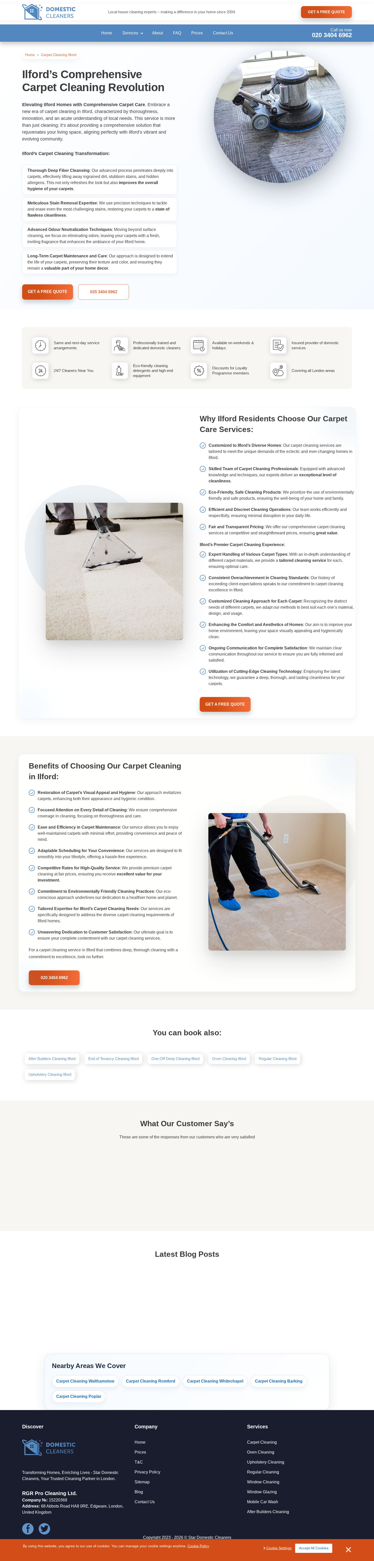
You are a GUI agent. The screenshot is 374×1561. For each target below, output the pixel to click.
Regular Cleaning (263, 1472)
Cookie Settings (279, 1548)
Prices (197, 33)
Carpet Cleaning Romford (150, 1381)
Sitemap (142, 1482)
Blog (139, 1492)
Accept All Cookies (313, 1548)
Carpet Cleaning (262, 1442)
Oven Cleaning (260, 1452)
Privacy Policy (147, 1472)
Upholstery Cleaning (265, 1462)
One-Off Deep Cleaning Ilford (175, 1058)
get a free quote (326, 12)
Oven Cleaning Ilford (229, 1058)
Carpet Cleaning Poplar (78, 1396)
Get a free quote (47, 291)
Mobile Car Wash (262, 1502)
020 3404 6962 (332, 35)
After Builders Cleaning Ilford (52, 1058)
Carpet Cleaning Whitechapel (215, 1381)
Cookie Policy (198, 1546)
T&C (139, 1462)
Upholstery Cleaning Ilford (49, 1074)
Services (130, 33)
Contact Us (223, 33)
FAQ (177, 33)
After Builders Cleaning (268, 1512)
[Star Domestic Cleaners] (49, 12)
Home (106, 33)
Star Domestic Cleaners (209, 1537)
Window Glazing (262, 1492)
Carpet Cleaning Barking (279, 1381)
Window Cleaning (263, 1482)
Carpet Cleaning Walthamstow (85, 1381)
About (157, 33)
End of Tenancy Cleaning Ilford (113, 1058)
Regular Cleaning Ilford (277, 1058)
